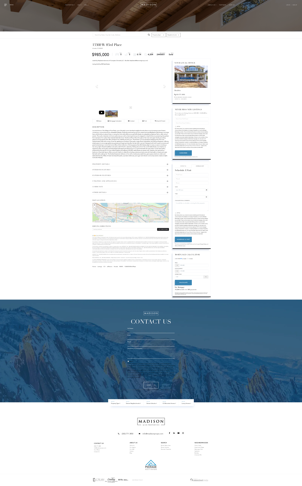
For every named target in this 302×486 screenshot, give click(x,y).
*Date (176, 187)
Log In (288, 5)
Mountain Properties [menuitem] (166, 449)
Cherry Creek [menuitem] (197, 445)
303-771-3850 (180, 95)
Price (176, 262)
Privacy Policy (203, 244)
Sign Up (295, 5)
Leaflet (154, 221)
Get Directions (163, 229)
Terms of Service (178, 246)
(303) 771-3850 (127, 433)
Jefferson (109, 266)
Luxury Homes (186, 403)
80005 (121, 266)
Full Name (130, 328)
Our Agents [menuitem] (133, 447)
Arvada (116, 266)
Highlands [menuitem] (196, 451)
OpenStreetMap (160, 221)
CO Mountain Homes (169, 403)
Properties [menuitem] (69, 5)
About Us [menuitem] (211, 5)
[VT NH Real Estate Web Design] (199, 480)
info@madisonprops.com (153, 433)
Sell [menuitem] (86, 5)
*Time (176, 193)
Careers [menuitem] (132, 451)
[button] (149, 35)
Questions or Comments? (134, 348)
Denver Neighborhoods (133, 403)
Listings (100, 266)
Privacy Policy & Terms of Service (193, 145)
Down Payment (179, 268)
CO (104, 266)
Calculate (183, 282)
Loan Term (177, 258)
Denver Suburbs (151, 403)
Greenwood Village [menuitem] (199, 447)
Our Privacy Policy (137, 480)
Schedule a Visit (200, 166)
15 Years (190, 258)
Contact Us (177, 99)
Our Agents (184, 99)
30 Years (184, 258)
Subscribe (183, 153)
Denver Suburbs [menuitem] (165, 447)
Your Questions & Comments (182, 200)
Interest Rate (178, 274)
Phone (129, 342)
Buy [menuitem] (79, 5)
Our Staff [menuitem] (132, 449)
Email (129, 335)
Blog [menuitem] (131, 453)
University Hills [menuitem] (197, 455)
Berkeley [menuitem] (196, 453)
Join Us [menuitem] (232, 5)
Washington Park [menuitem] (198, 449)
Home (94, 266)
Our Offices (97, 450)
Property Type (115, 403)
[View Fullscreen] (94, 211)
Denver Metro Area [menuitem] (165, 445)
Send (149, 385)
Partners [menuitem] (222, 5)
